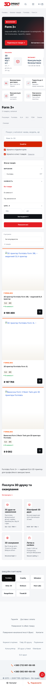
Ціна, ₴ (7, 206)
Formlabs (26, 12)
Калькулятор (10, 649)
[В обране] (41, 252)
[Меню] (33, 4)
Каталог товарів (15, 12)
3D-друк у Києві (24, 649)
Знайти (23, 144)
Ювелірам (37, 649)
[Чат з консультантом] (42, 675)
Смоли (39, 117)
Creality (23, 578)
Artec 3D (8, 586)
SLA (21, 117)
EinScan (23, 586)
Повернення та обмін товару (23, 626)
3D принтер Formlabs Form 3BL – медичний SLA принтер (23, 298)
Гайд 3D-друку (26, 642)
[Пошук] (25, 4)
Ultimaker (37, 578)
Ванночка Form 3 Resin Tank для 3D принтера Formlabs (22, 436)
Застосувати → (23, 216)
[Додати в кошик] (39, 312)
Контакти (39, 632)
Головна (5, 12)
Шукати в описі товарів (16, 154)
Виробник (8, 169)
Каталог (13, 683)
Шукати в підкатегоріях (17, 149)
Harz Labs (37, 586)
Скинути (31, 154)
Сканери (6, 123)
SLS (27, 117)
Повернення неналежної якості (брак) (18, 632)
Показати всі (23, 225)
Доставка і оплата (27, 619)
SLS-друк (23, 655)
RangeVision (8, 593)
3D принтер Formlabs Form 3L (16, 366)
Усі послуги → (7, 495)
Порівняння (38, 642)
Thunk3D (23, 593)
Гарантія (14, 619)
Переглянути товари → (16, 43)
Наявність (8, 181)
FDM (32, 117)
